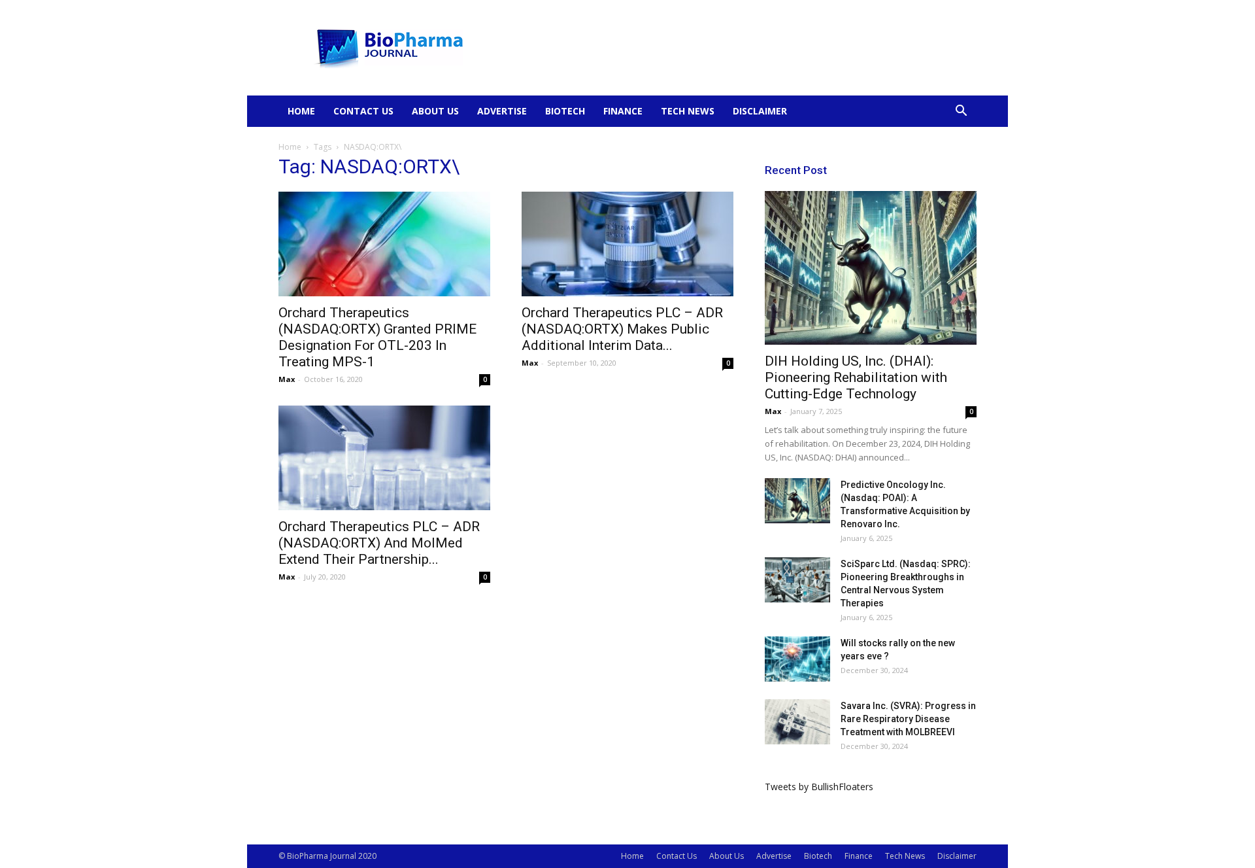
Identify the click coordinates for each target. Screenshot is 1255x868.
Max (286, 379)
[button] (961, 112)
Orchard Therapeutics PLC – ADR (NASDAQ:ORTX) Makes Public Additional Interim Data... (622, 329)
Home (301, 111)
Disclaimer (760, 111)
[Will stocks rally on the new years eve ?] (797, 659)
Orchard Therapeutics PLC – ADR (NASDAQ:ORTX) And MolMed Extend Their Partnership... (379, 543)
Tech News (687, 111)
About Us (435, 111)
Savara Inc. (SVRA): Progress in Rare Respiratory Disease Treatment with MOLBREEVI (908, 719)
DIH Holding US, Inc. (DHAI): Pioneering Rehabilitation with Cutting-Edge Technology (856, 377)
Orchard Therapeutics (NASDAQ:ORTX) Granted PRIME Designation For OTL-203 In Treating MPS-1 (377, 337)
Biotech (565, 111)
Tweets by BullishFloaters (819, 786)
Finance (623, 111)
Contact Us (363, 111)
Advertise (502, 111)
